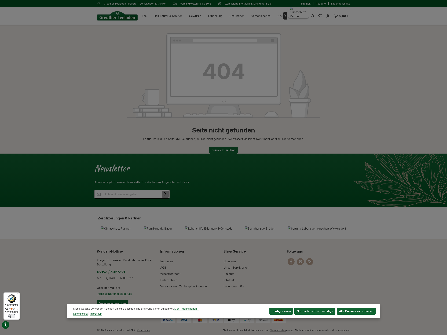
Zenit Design (143, 330)
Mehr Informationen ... (186, 308)
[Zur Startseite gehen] (117, 16)
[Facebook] (291, 261)
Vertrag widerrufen (112, 303)
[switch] (11, 316)
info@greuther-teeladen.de (114, 293)
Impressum (167, 261)
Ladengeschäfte (340, 3)
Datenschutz (168, 280)
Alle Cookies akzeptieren (356, 311)
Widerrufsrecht (170, 274)
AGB (163, 267)
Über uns (230, 261)
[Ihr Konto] (327, 15)
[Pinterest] (301, 261)
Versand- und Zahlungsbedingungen (184, 286)
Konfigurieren (281, 311)
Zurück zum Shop (223, 150)
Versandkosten (278, 330)
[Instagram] (309, 261)
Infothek (306, 3)
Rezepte (321, 3)
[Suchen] (312, 15)
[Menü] (18, 294)
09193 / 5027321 (111, 272)
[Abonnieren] (165, 194)
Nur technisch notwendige (315, 311)
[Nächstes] (285, 16)
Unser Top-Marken (236, 267)
